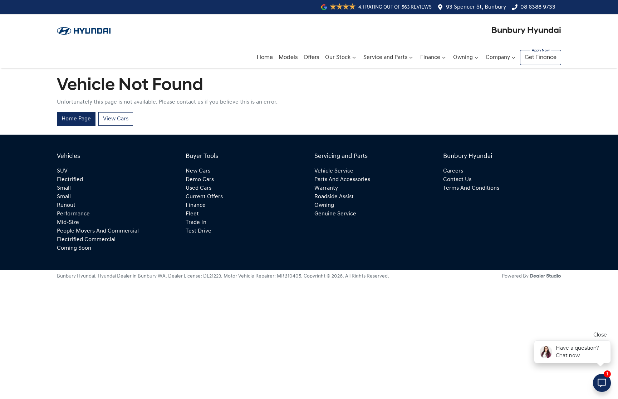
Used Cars (198, 188)
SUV (62, 171)
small (64, 188)
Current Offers (204, 197)
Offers (311, 57)
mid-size (68, 222)
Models (288, 57)
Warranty (326, 188)
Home (265, 57)
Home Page (76, 119)
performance (73, 214)
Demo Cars (200, 180)
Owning (463, 57)
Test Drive (198, 231)
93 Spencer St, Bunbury (476, 7)
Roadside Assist (334, 197)
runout (66, 205)
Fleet (192, 214)
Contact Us (457, 180)
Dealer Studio (545, 276)
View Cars (115, 119)
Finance (430, 57)
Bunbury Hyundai (526, 30)
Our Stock (337, 57)
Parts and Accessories (342, 180)
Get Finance (540, 57)
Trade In (196, 222)
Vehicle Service (333, 171)
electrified (70, 180)
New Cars (198, 171)
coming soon (74, 248)
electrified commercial (86, 240)
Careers (453, 171)
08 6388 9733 (537, 7)
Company (498, 57)
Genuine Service (335, 214)
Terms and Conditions (471, 188)
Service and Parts (385, 57)
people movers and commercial (98, 231)
